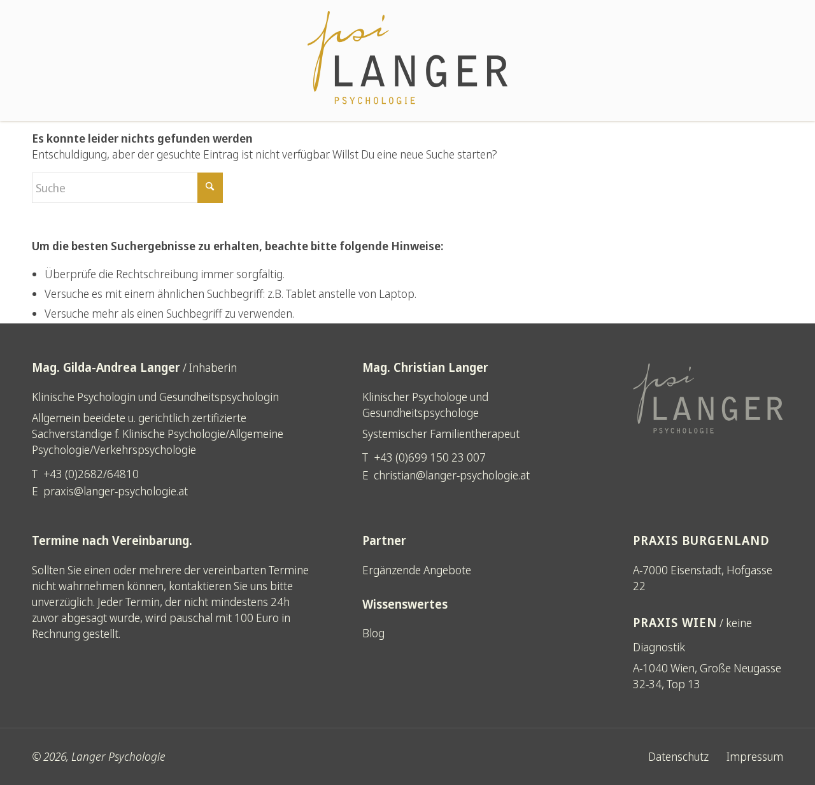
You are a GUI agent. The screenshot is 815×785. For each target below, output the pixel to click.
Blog (373, 632)
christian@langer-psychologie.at (452, 475)
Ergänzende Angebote (416, 569)
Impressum (754, 756)
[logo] (407, 60)
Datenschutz (678, 756)
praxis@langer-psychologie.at (115, 491)
